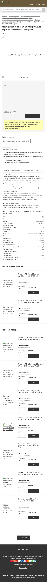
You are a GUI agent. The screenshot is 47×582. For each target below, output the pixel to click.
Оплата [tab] (14, 149)
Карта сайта (23, 568)
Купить (33, 292)
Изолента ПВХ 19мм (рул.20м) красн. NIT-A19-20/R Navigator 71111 (29, 446)
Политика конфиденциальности (23, 564)
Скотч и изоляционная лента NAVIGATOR (16, 141)
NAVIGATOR (40, 221)
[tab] (28, 171)
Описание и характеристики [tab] (12, 170)
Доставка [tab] (6, 149)
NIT (43, 217)
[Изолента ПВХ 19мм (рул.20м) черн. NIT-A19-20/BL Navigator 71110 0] (23, 55)
